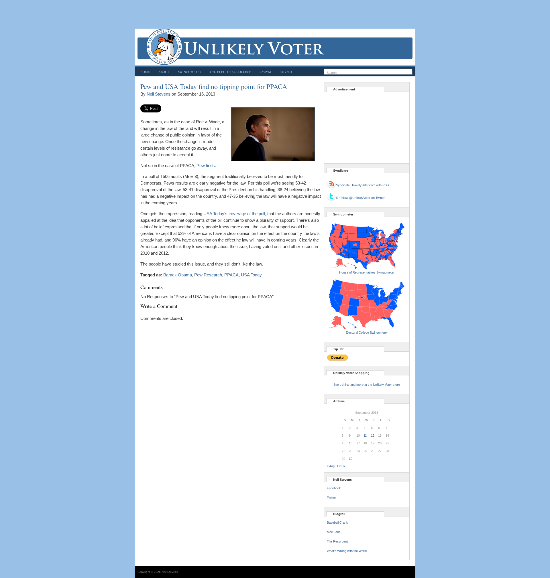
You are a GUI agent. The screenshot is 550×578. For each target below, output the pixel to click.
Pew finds (206, 165)
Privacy (286, 72)
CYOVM (265, 72)
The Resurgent (337, 541)
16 (350, 443)
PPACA (231, 274)
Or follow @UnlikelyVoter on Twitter (360, 197)
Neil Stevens (158, 94)
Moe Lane (334, 532)
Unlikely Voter (275, 47)
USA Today (251, 274)
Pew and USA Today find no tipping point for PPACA (213, 86)
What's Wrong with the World (347, 551)
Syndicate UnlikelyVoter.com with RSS (362, 185)
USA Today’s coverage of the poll (234, 213)
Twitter (331, 497)
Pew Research (208, 274)
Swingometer (189, 72)
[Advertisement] (275, 14)
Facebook (334, 488)
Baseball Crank (337, 522)
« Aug (331, 466)
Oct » (341, 466)
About (163, 72)
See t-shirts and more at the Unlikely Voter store (366, 384)
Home (145, 72)
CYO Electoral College (230, 72)
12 (372, 435)
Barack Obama (177, 274)
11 (365, 435)
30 (350, 458)
